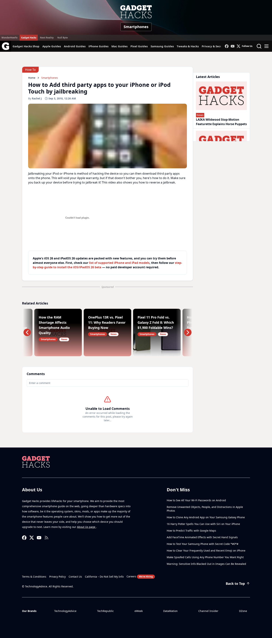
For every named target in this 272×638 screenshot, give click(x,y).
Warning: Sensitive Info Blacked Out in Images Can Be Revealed (206, 564)
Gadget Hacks (28, 37)
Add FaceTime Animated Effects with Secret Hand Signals (202, 537)
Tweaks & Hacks (188, 46)
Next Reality (47, 37)
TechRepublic (105, 611)
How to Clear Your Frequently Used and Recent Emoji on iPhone (206, 550)
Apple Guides (51, 46)
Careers (140, 576)
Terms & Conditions (34, 576)
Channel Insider (208, 611)
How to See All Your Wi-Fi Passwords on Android (196, 500)
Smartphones (136, 26)
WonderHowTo (9, 37)
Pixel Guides (139, 46)
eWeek (139, 611)
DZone (243, 611)
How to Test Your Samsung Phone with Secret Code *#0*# (202, 544)
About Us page (86, 527)
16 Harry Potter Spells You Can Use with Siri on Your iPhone (203, 524)
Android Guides (74, 46)
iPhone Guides (98, 46)
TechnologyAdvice (65, 611)
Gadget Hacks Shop (26, 46)
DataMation (170, 611)
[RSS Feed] (46, 537)
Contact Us (75, 576)
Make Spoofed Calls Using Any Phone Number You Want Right (205, 557)
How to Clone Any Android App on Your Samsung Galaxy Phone (206, 517)
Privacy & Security (214, 46)
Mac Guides (119, 46)
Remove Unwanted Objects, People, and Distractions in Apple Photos (205, 508)
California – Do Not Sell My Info (104, 576)
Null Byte (62, 37)
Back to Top (235, 583)
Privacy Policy (57, 576)
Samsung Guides (162, 46)
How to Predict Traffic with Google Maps (191, 530)
